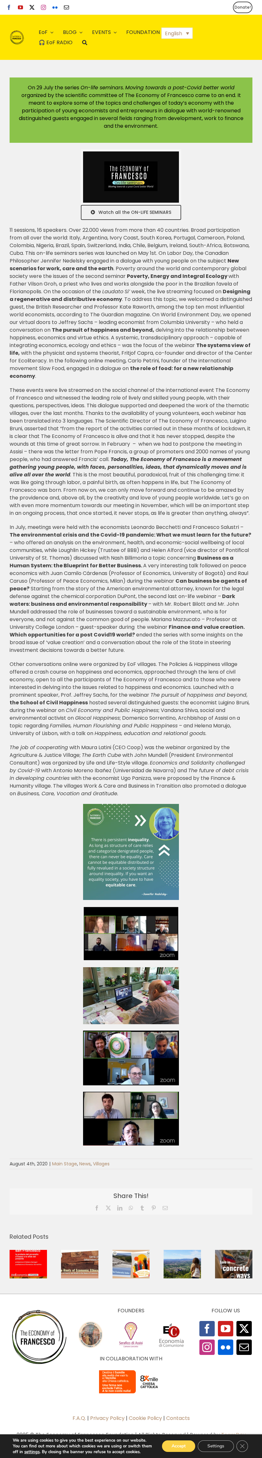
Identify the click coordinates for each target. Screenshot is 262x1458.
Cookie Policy (145, 1418)
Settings (215, 1446)
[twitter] (32, 7)
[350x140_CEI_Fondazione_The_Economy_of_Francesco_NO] (131, 1371)
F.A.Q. (79, 1418)
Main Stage (64, 1164)
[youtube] (20, 7)
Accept (179, 1446)
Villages (101, 1164)
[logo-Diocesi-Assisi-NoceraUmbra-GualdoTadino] (90, 1323)
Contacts (178, 1418)
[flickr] (55, 7)
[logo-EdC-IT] (171, 1323)
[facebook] (9, 7)
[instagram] (43, 7)
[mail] (66, 7)
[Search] (84, 42)
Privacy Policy (107, 1418)
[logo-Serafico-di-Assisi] (131, 1323)
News (85, 1164)
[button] (177, 33)
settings (32, 1452)
